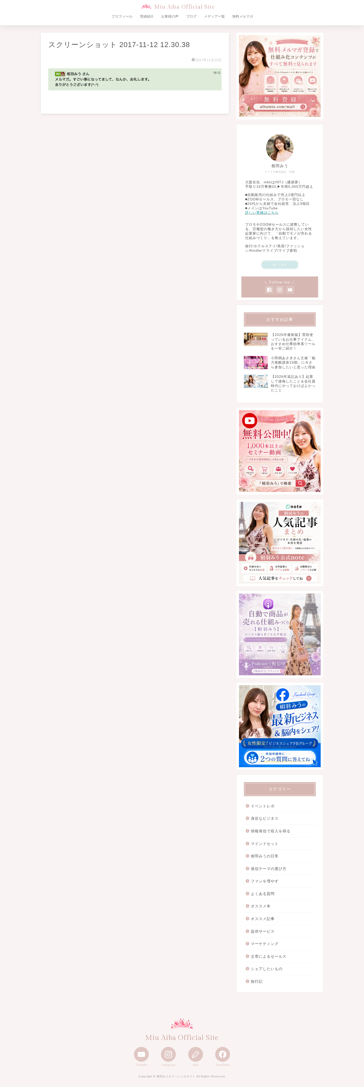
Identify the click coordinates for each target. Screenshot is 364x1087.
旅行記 (257, 981)
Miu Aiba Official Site (184, 7)
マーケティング (265, 944)
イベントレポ (263, 806)
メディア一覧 (214, 16)
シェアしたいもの (267, 969)
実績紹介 (147, 16)
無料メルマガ (242, 16)
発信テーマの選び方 (268, 869)
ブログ (191, 16)
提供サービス (263, 931)
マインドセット (265, 844)
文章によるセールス (268, 956)
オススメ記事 (263, 919)
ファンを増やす (265, 881)
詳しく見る (279, 264)
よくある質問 (263, 894)
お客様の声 (170, 16)
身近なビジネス (265, 818)
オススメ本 (261, 906)
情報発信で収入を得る (270, 831)
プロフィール (121, 16)
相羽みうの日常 (265, 856)
